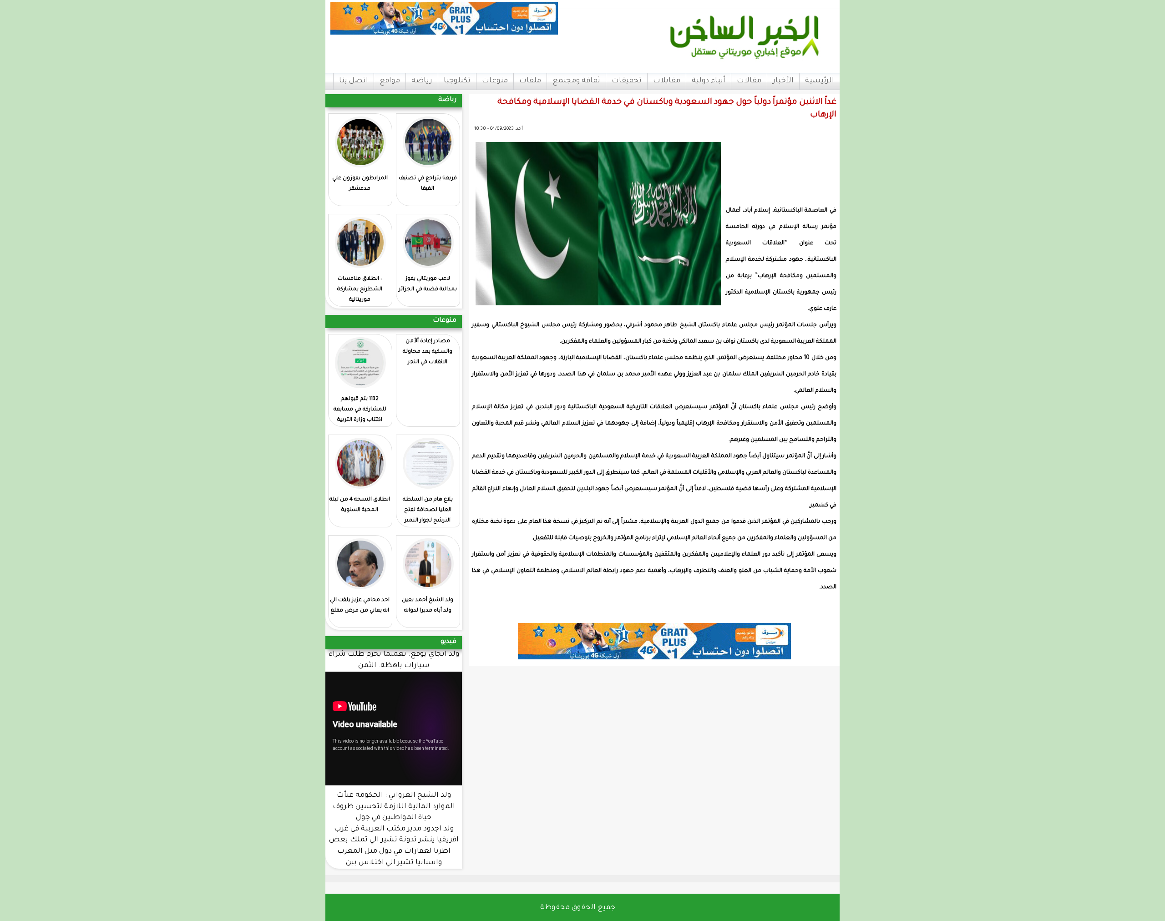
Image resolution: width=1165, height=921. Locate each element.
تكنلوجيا (457, 81)
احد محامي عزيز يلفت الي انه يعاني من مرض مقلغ (360, 605)
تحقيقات (627, 81)
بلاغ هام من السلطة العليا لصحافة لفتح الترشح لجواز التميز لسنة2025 (428, 515)
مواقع (390, 81)
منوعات (495, 81)
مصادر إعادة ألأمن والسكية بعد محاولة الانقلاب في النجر (427, 352)
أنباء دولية (708, 81)
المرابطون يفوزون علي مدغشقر (360, 184)
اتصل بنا (353, 81)
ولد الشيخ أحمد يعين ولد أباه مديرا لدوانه (427, 605)
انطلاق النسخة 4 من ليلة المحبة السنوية (359, 505)
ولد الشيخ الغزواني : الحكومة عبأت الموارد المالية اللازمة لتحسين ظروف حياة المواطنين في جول (394, 807)
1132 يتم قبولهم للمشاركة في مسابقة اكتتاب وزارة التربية (360, 409)
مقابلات (666, 81)
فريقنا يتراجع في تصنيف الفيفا (428, 184)
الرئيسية (819, 81)
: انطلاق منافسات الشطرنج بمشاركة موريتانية (359, 289)
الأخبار (783, 81)
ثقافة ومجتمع (576, 81)
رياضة (421, 81)
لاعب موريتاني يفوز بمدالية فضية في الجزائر (428, 284)
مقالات (749, 81)
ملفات (530, 81)
